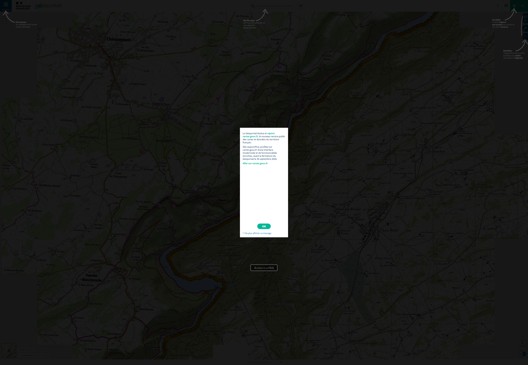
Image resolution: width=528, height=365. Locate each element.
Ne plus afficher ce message (258, 233)
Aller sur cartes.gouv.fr (255, 163)
